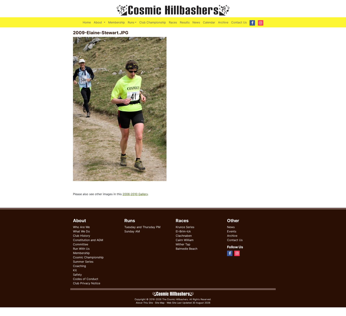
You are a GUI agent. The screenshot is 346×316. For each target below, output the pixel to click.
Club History (81, 235)
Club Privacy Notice (86, 283)
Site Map (160, 302)
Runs (131, 22)
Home (87, 22)
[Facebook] (242, 253)
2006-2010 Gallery (135, 194)
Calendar (209, 22)
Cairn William (185, 240)
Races (173, 22)
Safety (77, 274)
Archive (223, 22)
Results (185, 22)
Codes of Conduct (85, 279)
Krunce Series (185, 227)
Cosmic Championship (88, 257)
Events (231, 231)
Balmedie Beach (186, 248)
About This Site (144, 302)
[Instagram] (245, 253)
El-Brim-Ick (183, 231)
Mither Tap (183, 244)
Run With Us (81, 248)
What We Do (81, 231)
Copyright (140, 299)
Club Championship (152, 22)
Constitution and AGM (88, 240)
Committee (80, 244)
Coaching (79, 266)
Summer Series (83, 261)
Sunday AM (132, 231)
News (196, 22)
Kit (75, 270)
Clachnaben (184, 235)
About (100, 22)
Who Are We (81, 227)
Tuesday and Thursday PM (142, 227)
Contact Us (239, 22)
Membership (116, 22)
